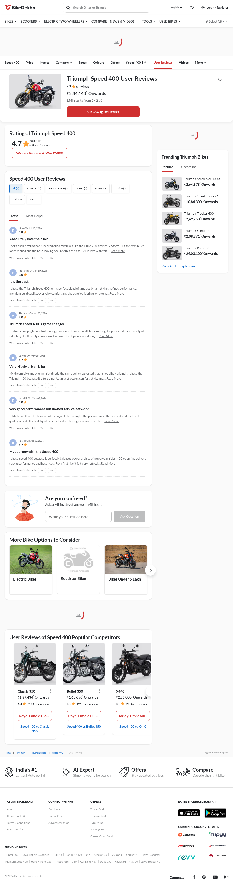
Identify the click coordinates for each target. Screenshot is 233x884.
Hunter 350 (11, 854)
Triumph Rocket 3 (196, 248)
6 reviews (82, 86)
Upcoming (188, 167)
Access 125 (100, 854)
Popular (167, 167)
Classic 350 (26, 691)
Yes (41, 257)
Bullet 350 (75, 691)
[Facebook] (194, 877)
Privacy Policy (15, 829)
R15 (87, 854)
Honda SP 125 (73, 854)
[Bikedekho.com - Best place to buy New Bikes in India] (20, 7)
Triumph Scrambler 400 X (202, 179)
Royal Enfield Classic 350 (36, 854)
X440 (120, 691)
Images (44, 62)
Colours (98, 62)
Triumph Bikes (185, 266)
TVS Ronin (116, 854)
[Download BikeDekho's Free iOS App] (189, 813)
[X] (204, 877)
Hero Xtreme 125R (42, 861)
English (175, 7)
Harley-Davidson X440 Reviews (133, 716)
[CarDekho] (186, 834)
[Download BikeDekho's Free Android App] (215, 813)
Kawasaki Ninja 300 (126, 861)
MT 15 (58, 854)
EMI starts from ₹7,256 (84, 100)
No (51, 257)
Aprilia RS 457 (88, 861)
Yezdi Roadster (151, 854)
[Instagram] (226, 877)
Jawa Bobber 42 (150, 861)
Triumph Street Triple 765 (202, 196)
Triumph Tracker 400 (199, 213)
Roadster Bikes (73, 578)
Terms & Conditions (18, 822)
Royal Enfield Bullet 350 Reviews (84, 716)
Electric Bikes (24, 579)
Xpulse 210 (132, 854)
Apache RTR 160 (67, 861)
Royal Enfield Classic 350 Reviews (35, 716)
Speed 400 (12, 62)
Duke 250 (105, 861)
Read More (118, 251)
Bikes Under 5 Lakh (124, 579)
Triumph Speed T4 (197, 231)
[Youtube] (215, 877)
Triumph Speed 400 (16, 861)
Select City (216, 21)
